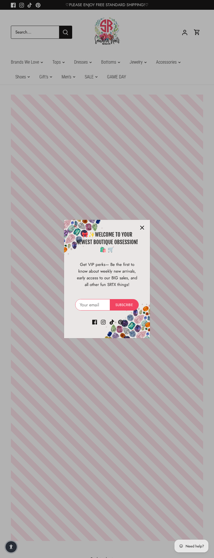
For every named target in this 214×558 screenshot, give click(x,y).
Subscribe (124, 304)
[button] (11, 547)
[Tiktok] (112, 322)
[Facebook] (94, 322)
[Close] (142, 228)
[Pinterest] (120, 322)
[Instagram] (103, 322)
